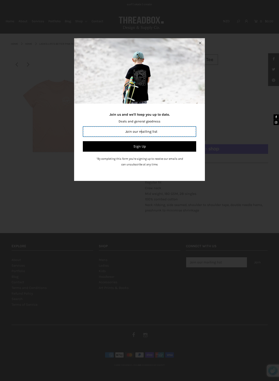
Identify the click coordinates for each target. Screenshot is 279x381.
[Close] (200, 43)
